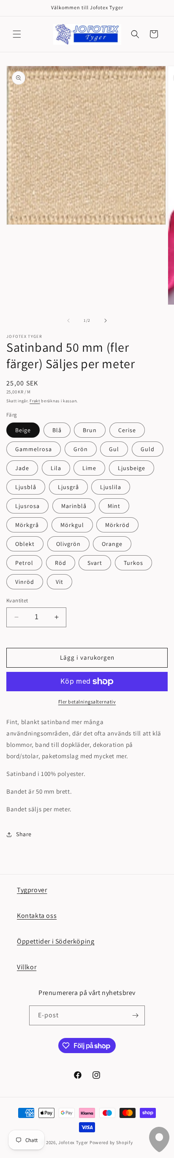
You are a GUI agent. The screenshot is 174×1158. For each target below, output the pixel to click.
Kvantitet (17, 600)
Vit (59, 582)
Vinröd (24, 582)
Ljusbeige (131, 468)
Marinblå (74, 506)
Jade (22, 468)
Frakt (35, 401)
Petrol (24, 563)
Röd (60, 563)
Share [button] (24, 834)
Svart (94, 563)
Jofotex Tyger (73, 1142)
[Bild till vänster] (68, 320)
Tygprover (32, 889)
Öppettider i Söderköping (55, 941)
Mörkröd (117, 525)
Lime (89, 468)
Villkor (26, 967)
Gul (114, 449)
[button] (17, 34)
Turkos (133, 563)
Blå (57, 430)
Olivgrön (68, 544)
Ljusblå (25, 487)
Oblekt (25, 544)
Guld (148, 449)
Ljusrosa (27, 506)
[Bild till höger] (105, 320)
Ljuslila (110, 487)
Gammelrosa (33, 449)
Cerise (127, 430)
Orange (112, 544)
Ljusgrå (68, 487)
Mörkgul (72, 525)
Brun (90, 430)
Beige (23, 430)
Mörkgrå (27, 525)
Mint (114, 506)
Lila (56, 468)
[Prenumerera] (135, 1015)
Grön (80, 449)
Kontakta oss (37, 915)
